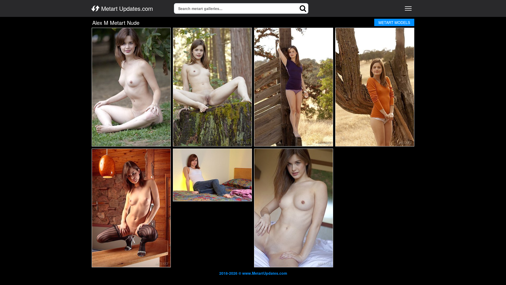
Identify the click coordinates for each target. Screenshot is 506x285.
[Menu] (408, 8)
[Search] (303, 8)
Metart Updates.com (126, 8)
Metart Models (394, 22)
